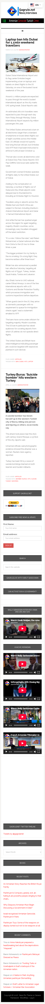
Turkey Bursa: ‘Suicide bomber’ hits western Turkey (22, 377)
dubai (21, 361)
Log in (32, 998)
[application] (22, 628)
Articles (18, 359)
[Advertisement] (17, 779)
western (15, 481)
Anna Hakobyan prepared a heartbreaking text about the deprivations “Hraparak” (21, 945)
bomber (19, 479)
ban (17, 361)
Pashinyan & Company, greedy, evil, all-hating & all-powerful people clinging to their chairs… (22, 896)
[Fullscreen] (39, 637)
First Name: (8, 524)
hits (25, 361)
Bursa (24, 479)
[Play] (6, 637)
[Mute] (35, 637)
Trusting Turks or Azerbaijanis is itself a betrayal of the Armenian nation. (19, 966)
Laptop (30, 361)
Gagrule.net (22, 11)
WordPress (24, 998)
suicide (33, 479)
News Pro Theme (25, 995)
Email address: (10, 534)
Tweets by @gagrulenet (13, 834)
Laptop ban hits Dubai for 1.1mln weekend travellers (22, 42)
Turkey (8, 481)
